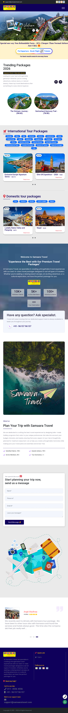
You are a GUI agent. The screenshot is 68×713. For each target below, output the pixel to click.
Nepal (52, 201)
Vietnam (31, 136)
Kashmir (23, 201)
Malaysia (28, 139)
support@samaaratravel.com (13, 2)
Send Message (13, 522)
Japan (20, 139)
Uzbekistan (50, 136)
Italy (34, 148)
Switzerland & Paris (12, 145)
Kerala (32, 201)
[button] (31, 637)
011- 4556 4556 (14, 689)
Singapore (39, 139)
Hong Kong (10, 139)
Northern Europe (51, 142)
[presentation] (33, 30)
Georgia (9, 136)
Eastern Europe (24, 142)
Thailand (48, 139)
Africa (13, 142)
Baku (17, 136)
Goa (15, 201)
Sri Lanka (58, 139)
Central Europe (37, 142)
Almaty (40, 136)
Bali (24, 136)
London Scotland (27, 145)
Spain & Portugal (56, 145)
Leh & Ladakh (42, 201)
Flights (39, 657)
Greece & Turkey (42, 145)
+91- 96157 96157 (14, 692)
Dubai (59, 136)
